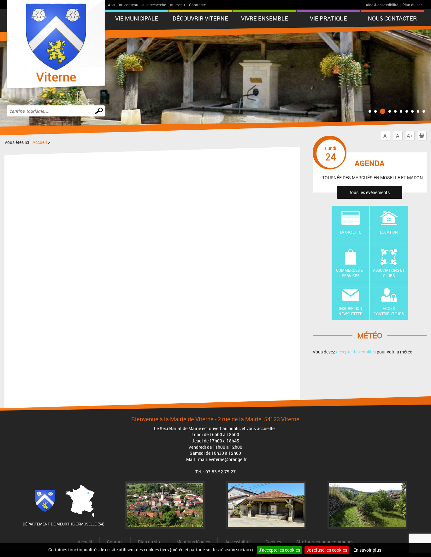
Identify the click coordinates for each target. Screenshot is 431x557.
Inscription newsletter (351, 311)
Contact (115, 542)
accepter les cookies (356, 352)
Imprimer (426, 135)
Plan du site (412, 4)
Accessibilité (238, 542)
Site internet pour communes (324, 542)
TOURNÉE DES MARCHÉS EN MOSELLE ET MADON (372, 178)
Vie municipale (136, 18)
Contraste (197, 4)
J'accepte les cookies (279, 550)
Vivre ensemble (264, 18)
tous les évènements (370, 192)
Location (389, 231)
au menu (177, 4)
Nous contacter (392, 18)
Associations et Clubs (388, 273)
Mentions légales (193, 542)
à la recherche (154, 4)
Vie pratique (328, 18)
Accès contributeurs (389, 311)
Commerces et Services (350, 273)
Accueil (39, 142)
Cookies (273, 542)
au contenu (128, 4)
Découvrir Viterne (200, 18)
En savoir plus (367, 550)
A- (385, 135)
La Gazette (350, 231)
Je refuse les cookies (326, 550)
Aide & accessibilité (382, 4)
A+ (410, 135)
